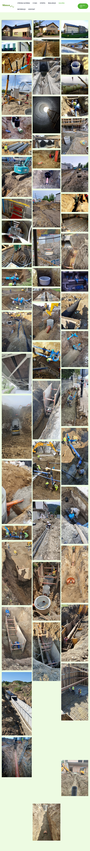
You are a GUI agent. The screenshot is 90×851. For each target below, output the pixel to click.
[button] (83, 6)
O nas (35, 3)
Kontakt (31, 9)
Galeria (62, 3)
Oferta (42, 3)
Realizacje (52, 3)
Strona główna (23, 3)
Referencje (21, 9)
